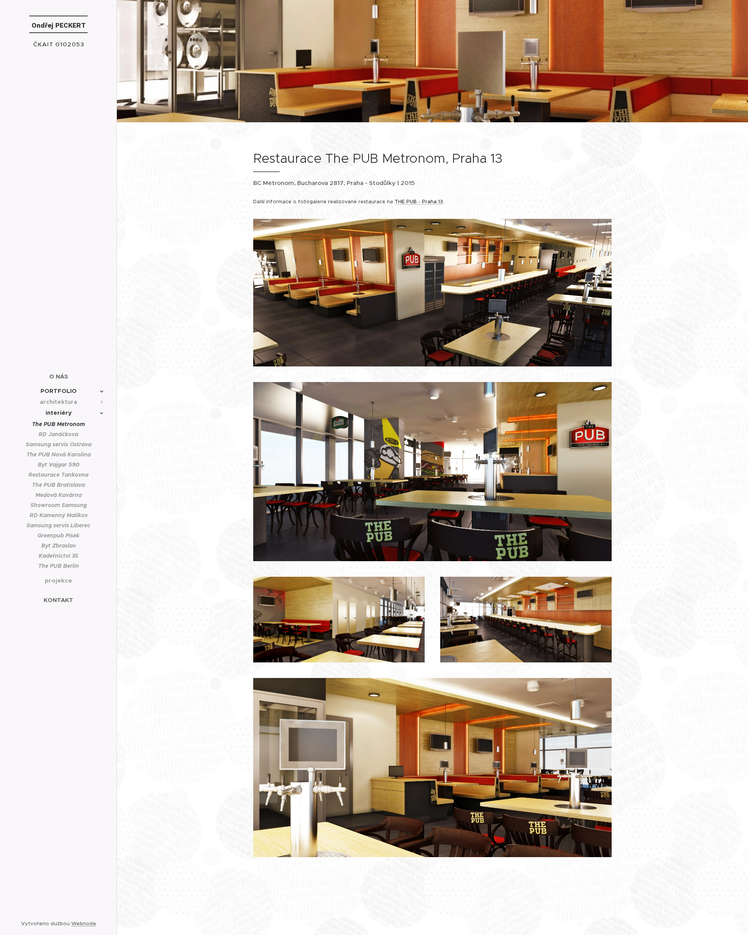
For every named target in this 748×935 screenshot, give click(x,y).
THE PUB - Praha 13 (419, 202)
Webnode (83, 923)
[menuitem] (58, 376)
